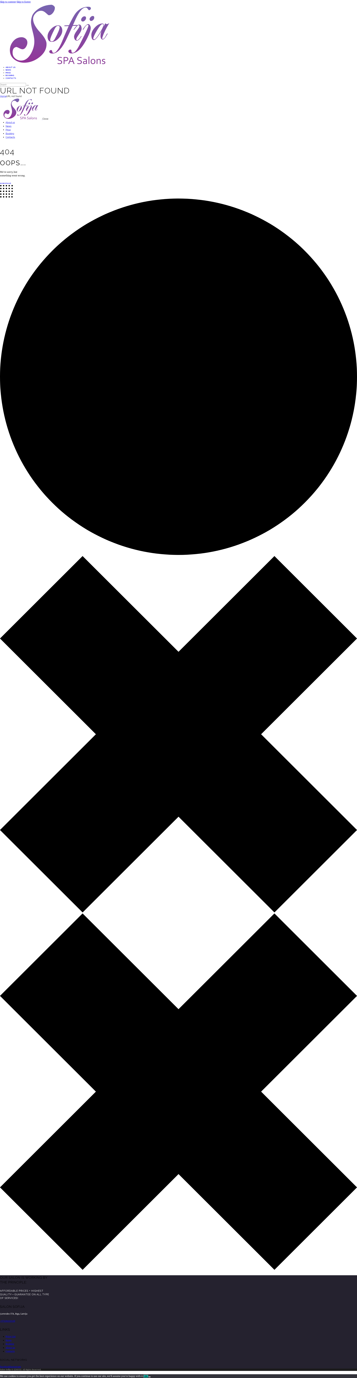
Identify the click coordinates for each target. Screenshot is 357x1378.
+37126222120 (7, 1321)
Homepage (5, 183)
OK (146, 1376)
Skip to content (8, 1)
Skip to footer (23, 1)
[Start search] (27, 85)
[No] (149, 1376)
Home (3, 96)
